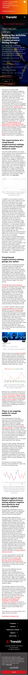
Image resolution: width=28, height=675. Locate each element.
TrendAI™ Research (7, 75)
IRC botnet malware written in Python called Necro (13, 395)
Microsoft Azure (6, 561)
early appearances (17, 310)
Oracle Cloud (19, 561)
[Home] (14, 641)
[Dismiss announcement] (25, 2)
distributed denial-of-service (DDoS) (13, 398)
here (15, 613)
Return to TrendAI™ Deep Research (13, 24)
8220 (24, 353)
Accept (14, 672)
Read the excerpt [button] (7, 11)
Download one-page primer (10, 616)
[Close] (26, 654)
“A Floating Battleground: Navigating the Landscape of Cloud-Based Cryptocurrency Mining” (11, 600)
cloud (3, 133)
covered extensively (8, 308)
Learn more (9, 664)
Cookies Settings (14, 667)
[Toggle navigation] (24, 17)
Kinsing (17, 353)
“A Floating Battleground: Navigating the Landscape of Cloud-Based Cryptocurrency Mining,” (13, 124)
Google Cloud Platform (15, 559)
